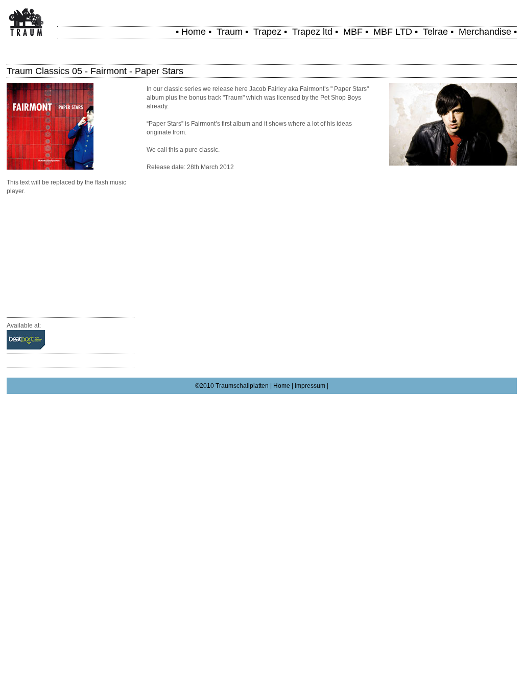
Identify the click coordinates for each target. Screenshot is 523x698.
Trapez (267, 32)
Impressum (310, 385)
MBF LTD (392, 32)
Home (193, 32)
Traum (230, 32)
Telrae (435, 32)
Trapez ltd (312, 32)
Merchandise (485, 32)
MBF (353, 32)
